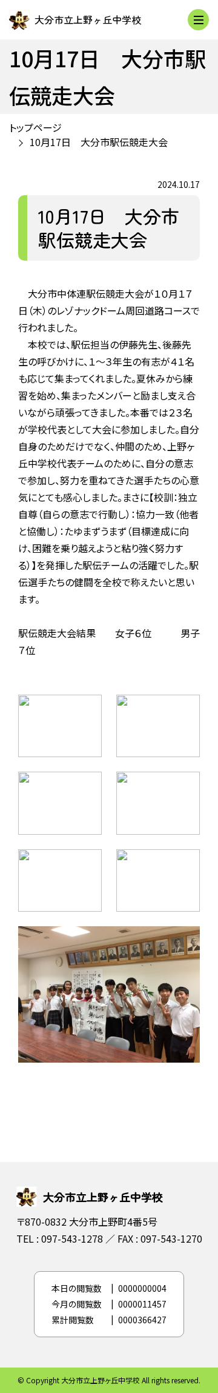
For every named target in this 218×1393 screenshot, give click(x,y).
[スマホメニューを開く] (198, 20)
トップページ (35, 127)
